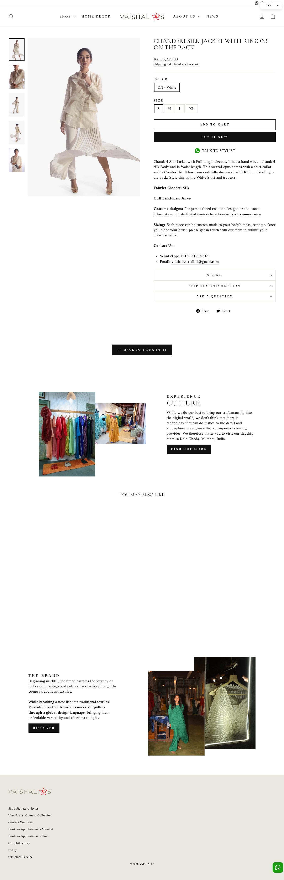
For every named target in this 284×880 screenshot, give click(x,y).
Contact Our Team (20, 822)
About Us (185, 16)
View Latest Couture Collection (30, 815)
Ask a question (214, 296)
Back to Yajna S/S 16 (145, 349)
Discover (44, 728)
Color (161, 79)
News (212, 16)
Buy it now (214, 137)
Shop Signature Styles (23, 808)
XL (191, 109)
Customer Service (20, 857)
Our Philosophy (19, 843)
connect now (250, 214)
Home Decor (96, 16)
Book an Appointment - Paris (28, 836)
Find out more (188, 449)
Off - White (167, 87)
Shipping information (215, 285)
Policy (12, 850)
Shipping (160, 64)
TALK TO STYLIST (218, 151)
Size (159, 100)
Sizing (214, 275)
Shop (66, 16)
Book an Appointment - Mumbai (30, 829)
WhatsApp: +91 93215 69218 (184, 256)
